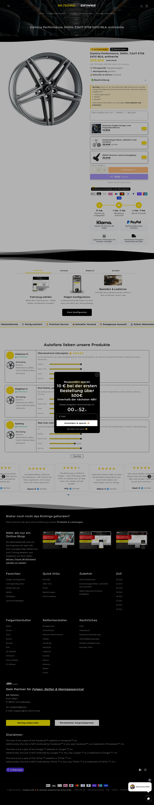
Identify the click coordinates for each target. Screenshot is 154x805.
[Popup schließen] (97, 375)
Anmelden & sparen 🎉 (77, 423)
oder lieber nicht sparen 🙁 (77, 429)
